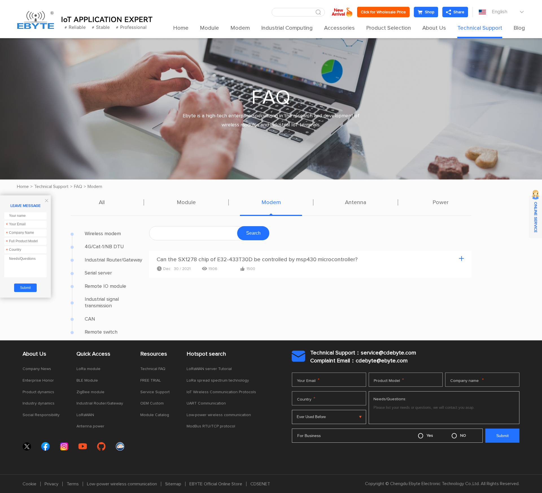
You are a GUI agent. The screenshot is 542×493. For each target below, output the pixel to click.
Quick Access (93, 354)
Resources (153, 354)
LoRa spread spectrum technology (218, 380)
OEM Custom (152, 403)
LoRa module (88, 369)
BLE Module (87, 380)
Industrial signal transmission (102, 302)
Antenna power (90, 426)
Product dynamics (38, 392)
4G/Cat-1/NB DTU (104, 246)
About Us (434, 28)
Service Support (155, 392)
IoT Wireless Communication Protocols (221, 392)
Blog (519, 28)
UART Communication (206, 403)
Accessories (339, 28)
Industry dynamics (38, 403)
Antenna (355, 202)
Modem (240, 28)
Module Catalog (154, 415)
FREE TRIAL (150, 380)
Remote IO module (105, 286)
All (102, 202)
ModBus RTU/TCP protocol (211, 426)
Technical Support (479, 28)
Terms (73, 484)
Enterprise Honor (38, 380)
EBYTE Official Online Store (215, 484)
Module (209, 28)
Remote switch (101, 332)
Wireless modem (103, 233)
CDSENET (260, 484)
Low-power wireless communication (219, 415)
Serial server (98, 273)
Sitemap (173, 484)
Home (181, 28)
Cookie (29, 484)
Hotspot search (206, 354)
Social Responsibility (41, 415)
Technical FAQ (152, 369)
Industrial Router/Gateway (113, 260)
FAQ (78, 186)
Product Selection (388, 28)
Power (440, 202)
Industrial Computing (287, 28)
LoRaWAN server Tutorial (209, 369)
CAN (90, 319)
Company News (37, 369)
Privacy (51, 484)
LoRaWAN (85, 415)
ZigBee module (90, 392)
